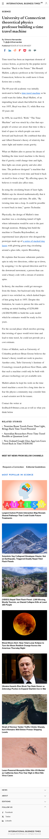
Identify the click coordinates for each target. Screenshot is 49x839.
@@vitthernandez (13, 42)
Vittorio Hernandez (13, 39)
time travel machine (31, 93)
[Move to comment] (35, 50)
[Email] (29, 50)
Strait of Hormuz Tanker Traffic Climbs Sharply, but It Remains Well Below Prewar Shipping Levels (23, 729)
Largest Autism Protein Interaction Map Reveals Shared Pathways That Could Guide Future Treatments (23, 515)
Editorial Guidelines (35, 467)
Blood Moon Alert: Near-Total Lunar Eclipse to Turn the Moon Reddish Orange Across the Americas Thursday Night (23, 645)
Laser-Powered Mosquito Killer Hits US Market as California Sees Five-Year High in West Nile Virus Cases (23, 773)
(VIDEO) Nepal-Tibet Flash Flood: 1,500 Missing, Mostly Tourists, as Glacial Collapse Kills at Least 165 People (24, 602)
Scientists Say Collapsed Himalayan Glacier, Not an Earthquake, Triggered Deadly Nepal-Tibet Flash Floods (24, 559)
